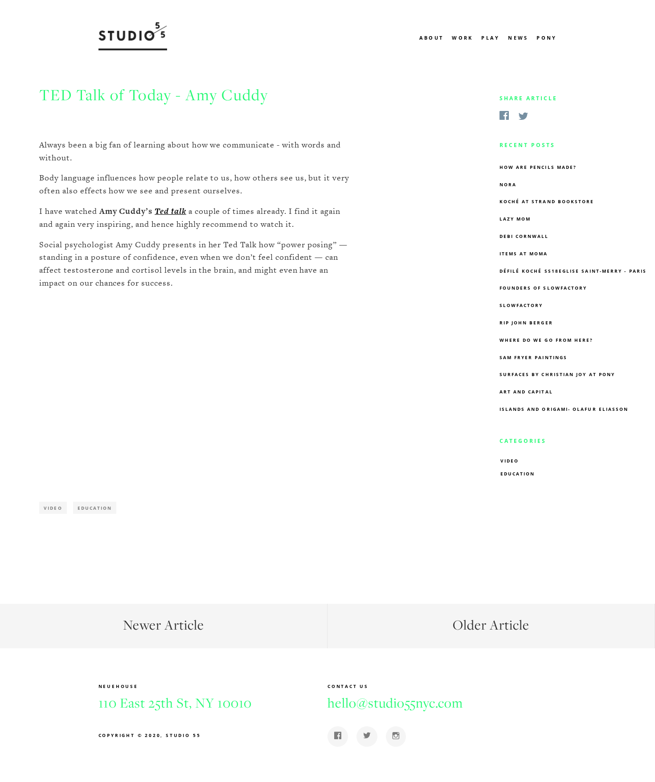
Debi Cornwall (524, 236)
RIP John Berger (526, 322)
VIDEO (509, 461)
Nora (507, 184)
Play (490, 37)
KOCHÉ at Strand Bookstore (546, 201)
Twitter (523, 117)
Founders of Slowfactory (543, 288)
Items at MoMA (523, 253)
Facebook (504, 116)
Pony (546, 37)
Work (462, 37)
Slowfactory (521, 305)
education (517, 474)
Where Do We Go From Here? (546, 340)
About (431, 37)
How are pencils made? (538, 167)
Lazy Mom (515, 219)
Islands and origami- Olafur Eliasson (564, 409)
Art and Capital (526, 392)
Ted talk (170, 211)
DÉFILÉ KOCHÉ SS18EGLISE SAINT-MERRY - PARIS (573, 271)
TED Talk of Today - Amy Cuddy (153, 95)
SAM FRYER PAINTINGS (533, 357)
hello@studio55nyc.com (395, 702)
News (518, 37)
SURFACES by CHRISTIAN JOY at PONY (557, 374)
